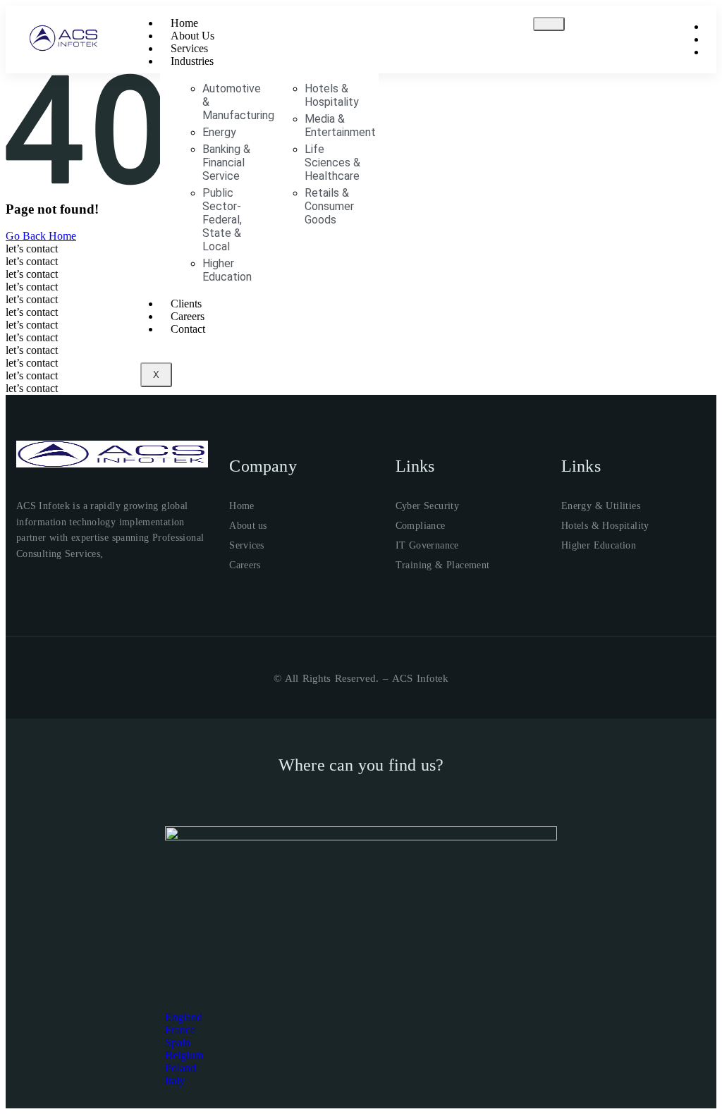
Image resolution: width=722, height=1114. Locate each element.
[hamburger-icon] (549, 24)
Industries (192, 61)
